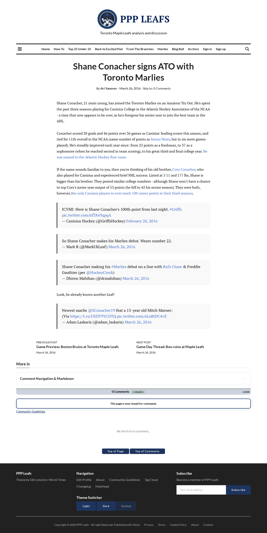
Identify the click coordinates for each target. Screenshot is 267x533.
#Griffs (176, 209)
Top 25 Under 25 (79, 49)
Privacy (148, 524)
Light (86, 506)
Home (45, 49)
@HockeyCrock (99, 272)
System (126, 506)
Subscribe (238, 489)
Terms (161, 524)
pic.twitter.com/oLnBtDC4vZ (142, 316)
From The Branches (140, 49)
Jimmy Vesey (160, 139)
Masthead (102, 486)
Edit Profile (83, 479)
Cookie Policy (178, 524)
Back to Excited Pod (109, 49)
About (100, 479)
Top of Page (116, 451)
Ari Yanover (106, 88)
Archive (193, 49)
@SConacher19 (101, 310)
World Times (57, 479)
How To (59, 49)
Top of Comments (147, 451)
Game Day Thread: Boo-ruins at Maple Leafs (170, 347)
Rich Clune (172, 266)
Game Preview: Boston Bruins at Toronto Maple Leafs (77, 347)
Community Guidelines (124, 479)
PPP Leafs (145, 19)
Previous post (46, 342)
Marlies (163, 49)
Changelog (83, 486)
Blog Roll (178, 49)
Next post (143, 342)
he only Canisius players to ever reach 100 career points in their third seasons (133, 193)
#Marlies (118, 266)
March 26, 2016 (121, 246)
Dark (106, 506)
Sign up (221, 49)
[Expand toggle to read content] (244, 378)
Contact (208, 524)
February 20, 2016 (142, 221)
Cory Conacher (183, 169)
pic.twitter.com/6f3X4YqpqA (86, 215)
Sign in (207, 49)
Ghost (136, 524)
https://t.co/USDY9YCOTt (92, 316)
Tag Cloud (151, 479)
